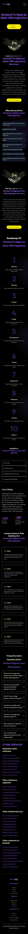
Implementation (14, 900)
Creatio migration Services (8, 798)
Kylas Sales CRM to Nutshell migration (11, 852)
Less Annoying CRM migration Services (11, 800)
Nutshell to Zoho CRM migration (10, 763)
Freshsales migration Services (9, 786)
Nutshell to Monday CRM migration (11, 758)
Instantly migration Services (9, 795)
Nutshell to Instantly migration (9, 774)
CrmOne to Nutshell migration (9, 850)
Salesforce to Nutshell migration (10, 866)
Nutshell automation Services (9, 826)
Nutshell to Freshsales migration (10, 766)
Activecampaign (14, 893)
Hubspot (14, 889)
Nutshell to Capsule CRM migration (11, 760)
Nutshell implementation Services (10, 815)
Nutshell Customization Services (10, 835)
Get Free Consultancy (13, 26)
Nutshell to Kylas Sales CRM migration (11, 772)
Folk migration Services (8, 803)
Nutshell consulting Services (9, 824)
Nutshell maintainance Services (10, 832)
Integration (14, 902)
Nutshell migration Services (9, 821)
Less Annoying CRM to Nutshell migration (12, 861)
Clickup (14, 891)
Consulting (14, 906)
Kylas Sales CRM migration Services (11, 792)
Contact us (14, 915)
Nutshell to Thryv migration (9, 755)
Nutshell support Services (8, 829)
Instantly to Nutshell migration (9, 855)
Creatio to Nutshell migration (9, 858)
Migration (14, 904)
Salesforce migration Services (9, 806)
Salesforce (14, 887)
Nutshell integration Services (9, 818)
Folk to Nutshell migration (8, 864)
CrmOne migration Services (9, 789)
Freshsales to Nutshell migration (10, 847)
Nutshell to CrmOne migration (9, 769)
